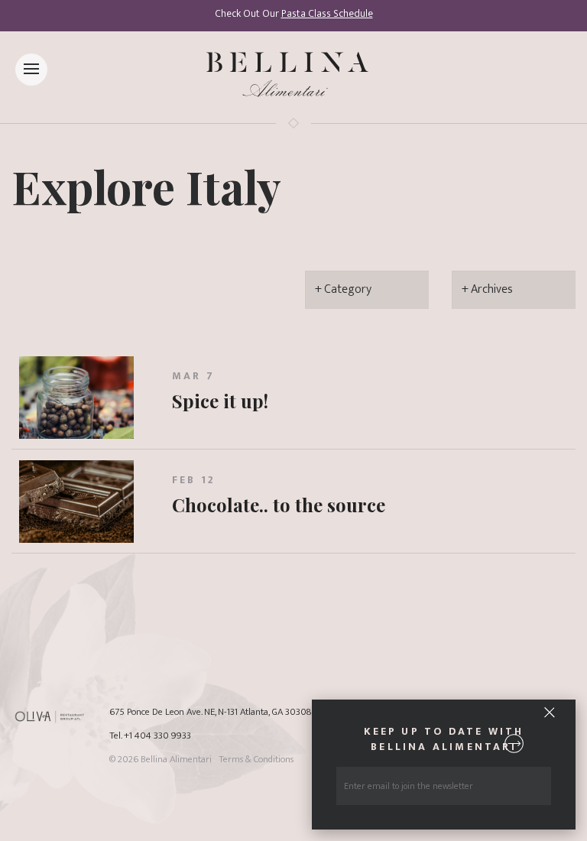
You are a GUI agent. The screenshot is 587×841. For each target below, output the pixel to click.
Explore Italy (146, 185)
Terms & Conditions (256, 760)
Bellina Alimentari (176, 760)
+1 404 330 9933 (157, 736)
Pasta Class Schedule (327, 13)
